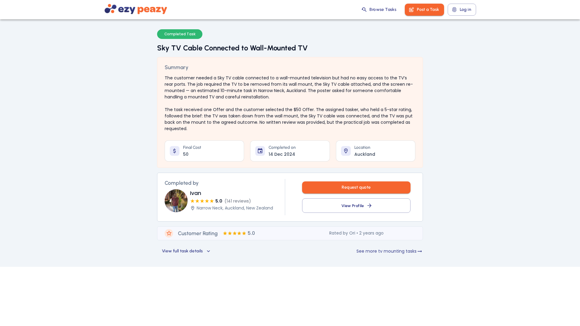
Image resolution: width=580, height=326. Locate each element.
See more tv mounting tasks (386, 251)
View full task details (182, 251)
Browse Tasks (382, 9)
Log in (465, 9)
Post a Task (428, 9)
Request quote (356, 187)
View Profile (352, 205)
